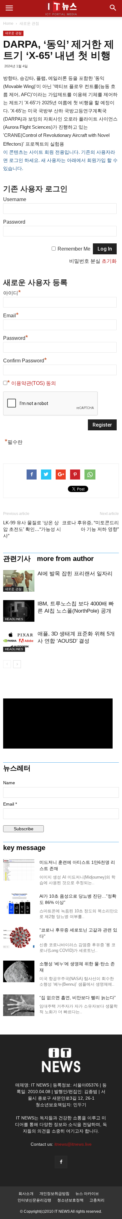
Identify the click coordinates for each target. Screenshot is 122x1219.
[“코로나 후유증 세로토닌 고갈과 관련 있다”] (18, 937)
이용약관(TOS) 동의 (33, 383)
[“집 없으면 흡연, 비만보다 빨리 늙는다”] (18, 1005)
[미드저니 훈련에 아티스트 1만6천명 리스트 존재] (18, 870)
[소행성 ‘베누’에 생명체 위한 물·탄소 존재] (18, 971)
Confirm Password (25, 359)
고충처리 (96, 1200)
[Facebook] (61, 1162)
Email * (10, 804)
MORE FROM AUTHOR (65, 559)
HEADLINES (14, 619)
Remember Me (74, 249)
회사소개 (25, 1193)
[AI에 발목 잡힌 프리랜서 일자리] (18, 581)
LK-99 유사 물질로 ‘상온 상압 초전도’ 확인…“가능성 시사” (32, 529)
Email (11, 314)
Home (8, 23)
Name (9, 782)
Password (14, 222)
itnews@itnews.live (73, 1144)
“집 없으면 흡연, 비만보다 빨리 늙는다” (77, 997)
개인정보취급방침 (54, 1193)
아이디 (12, 292)
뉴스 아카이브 (87, 1193)
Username (14, 199)
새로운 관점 (29, 23)
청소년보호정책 (70, 1200)
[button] (113, 8)
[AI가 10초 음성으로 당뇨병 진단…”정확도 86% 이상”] (18, 904)
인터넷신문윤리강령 (34, 1200)
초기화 (109, 261)
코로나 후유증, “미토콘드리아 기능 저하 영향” (90, 526)
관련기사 (17, 559)
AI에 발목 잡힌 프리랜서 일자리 (75, 574)
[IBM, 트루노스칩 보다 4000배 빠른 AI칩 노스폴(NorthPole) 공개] (18, 611)
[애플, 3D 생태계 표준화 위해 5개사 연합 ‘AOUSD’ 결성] (18, 641)
